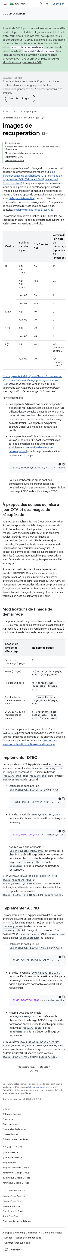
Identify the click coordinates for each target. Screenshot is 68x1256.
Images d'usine (10, 1134)
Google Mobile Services (14, 1211)
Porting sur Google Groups (16, 1182)
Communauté (33, 1232)
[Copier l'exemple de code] (63, 464)
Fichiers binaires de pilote (15, 1139)
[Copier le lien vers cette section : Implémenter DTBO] (40, 758)
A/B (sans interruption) (22, 198)
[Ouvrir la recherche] (41, 4)
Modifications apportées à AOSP (22, 62)
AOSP (5, 111)
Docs (14, 111)
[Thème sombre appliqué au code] (60, 464)
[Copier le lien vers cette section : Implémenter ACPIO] (42, 908)
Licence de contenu (39, 1087)
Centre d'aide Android (14, 1196)
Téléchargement (11, 1124)
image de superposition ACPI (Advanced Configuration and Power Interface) (32, 179)
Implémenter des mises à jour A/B (33, 209)
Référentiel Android (12, 1114)
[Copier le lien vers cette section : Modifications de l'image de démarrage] (26, 615)
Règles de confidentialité (28, 1237)
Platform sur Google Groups (16, 1172)
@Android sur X (10, 1152)
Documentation (14, 13)
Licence (8, 1237)
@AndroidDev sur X (12, 1157)
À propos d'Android (13, 1232)
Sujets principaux (29, 111)
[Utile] (37, 117)
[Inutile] (42, 117)
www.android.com (12, 1206)
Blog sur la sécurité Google (16, 1167)
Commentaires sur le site (17, 1243)
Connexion (58, 3)
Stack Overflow (10, 1216)
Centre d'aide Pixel (12, 1201)
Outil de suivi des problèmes (17, 1221)
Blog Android (9, 1162)
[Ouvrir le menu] (5, 4)
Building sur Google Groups (16, 1177)
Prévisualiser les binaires (14, 1129)
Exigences (8, 1119)
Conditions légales (52, 1232)
